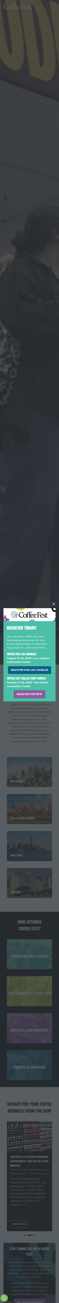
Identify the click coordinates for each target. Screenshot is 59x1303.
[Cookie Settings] (4, 1298)
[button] (54, 604)
